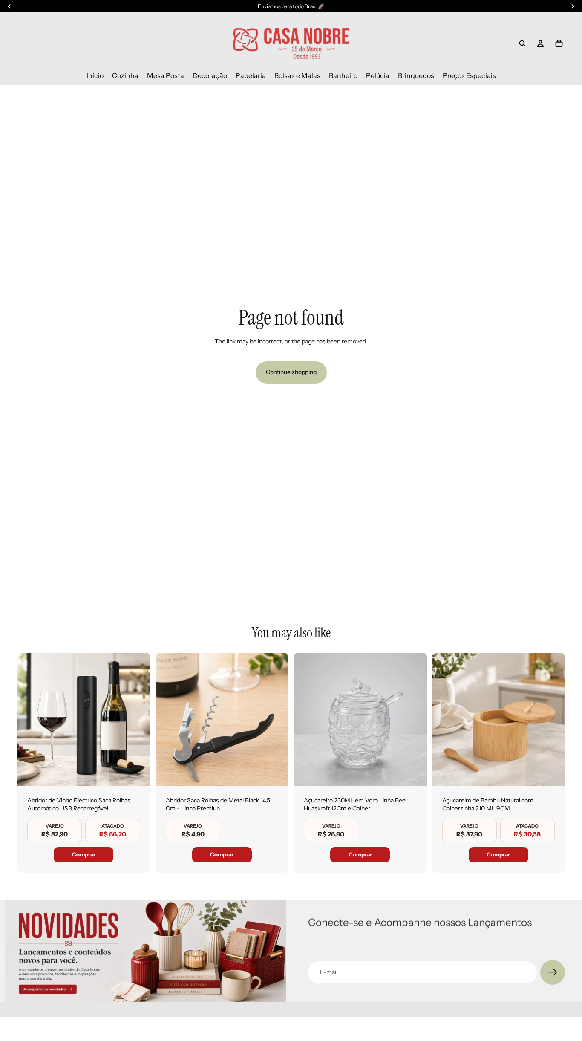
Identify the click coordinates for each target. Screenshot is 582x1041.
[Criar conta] (552, 972)
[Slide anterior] (30, 719)
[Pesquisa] (522, 43)
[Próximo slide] (137, 719)
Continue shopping (291, 372)
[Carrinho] (559, 43)
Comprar (83, 854)
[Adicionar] (137, 773)
